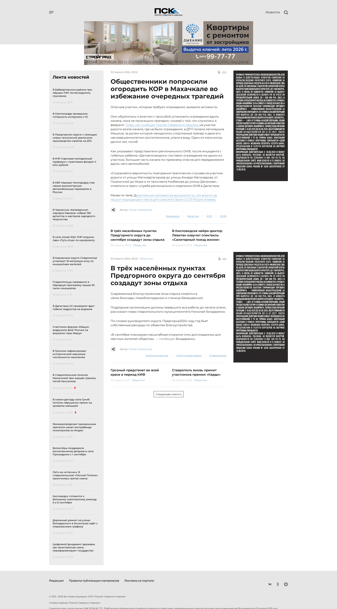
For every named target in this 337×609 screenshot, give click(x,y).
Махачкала (172, 216)
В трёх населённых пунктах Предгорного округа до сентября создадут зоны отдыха (137, 235)
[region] (76, 323)
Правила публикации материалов (94, 580)
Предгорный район (189, 355)
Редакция (56, 580)
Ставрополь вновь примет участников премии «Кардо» (196, 372)
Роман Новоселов (140, 210)
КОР (209, 216)
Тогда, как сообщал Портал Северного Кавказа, (162, 125)
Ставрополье (217, 355)
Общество (139, 245)
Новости (273, 12)
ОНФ (223, 216)
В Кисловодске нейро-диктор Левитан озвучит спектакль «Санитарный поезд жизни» (197, 235)
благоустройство (157, 355)
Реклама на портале (139, 580)
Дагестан (193, 216)
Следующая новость (169, 394)
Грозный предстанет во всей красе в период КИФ (135, 372)
